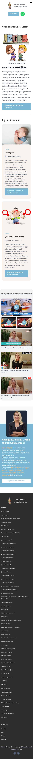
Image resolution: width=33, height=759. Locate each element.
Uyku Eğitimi (10, 152)
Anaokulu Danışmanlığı (6, 692)
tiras (20, 749)
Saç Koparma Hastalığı (7, 641)
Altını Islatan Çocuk (6, 522)
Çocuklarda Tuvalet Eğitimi (8, 663)
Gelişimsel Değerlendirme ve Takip (10, 703)
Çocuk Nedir (4, 680)
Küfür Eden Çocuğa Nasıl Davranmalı (10, 627)
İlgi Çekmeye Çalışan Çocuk (8, 613)
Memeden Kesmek (5, 634)
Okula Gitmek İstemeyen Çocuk (9, 638)
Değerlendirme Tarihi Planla (16, 481)
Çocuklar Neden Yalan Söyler (8, 554)
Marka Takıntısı (5, 631)
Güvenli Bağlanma (5, 606)
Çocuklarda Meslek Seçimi (7, 579)
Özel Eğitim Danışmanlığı (7, 713)
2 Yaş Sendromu (5, 512)
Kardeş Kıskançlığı (5, 624)
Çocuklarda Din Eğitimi (6, 561)
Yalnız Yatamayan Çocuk (7, 670)
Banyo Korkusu (5, 526)
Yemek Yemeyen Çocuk (6, 677)
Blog (2, 732)
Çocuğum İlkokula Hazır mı (7, 551)
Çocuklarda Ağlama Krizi (7, 558)
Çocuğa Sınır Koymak (6, 540)
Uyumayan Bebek (5, 666)
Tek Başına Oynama (6, 656)
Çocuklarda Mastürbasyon (7, 575)
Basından (3, 739)
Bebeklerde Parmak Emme (7, 529)
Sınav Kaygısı (4, 645)
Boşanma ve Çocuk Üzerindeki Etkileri (10, 533)
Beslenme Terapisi (5, 696)
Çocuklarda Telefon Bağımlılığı (8, 590)
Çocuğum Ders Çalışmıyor (7, 547)
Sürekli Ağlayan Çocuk (6, 652)
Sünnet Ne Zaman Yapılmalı (8, 649)
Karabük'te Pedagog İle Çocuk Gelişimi (11, 620)
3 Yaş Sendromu (5, 515)
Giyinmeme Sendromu (6, 602)
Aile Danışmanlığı (5, 689)
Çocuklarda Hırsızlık (6, 565)
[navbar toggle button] (30, 3)
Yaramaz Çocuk (5, 673)
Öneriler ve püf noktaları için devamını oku (14, 106)
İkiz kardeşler (4, 609)
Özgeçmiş (3, 729)
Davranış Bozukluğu (6, 699)
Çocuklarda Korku (5, 572)
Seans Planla (13, 14)
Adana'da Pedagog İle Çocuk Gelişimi (10, 519)
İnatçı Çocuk (4, 617)
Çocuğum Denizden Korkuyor (8, 543)
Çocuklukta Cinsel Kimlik (14, 236)
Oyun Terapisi (4, 710)
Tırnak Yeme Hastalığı (6, 659)
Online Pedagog (5, 706)
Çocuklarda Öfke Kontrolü (7, 583)
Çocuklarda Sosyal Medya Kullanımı (10, 586)
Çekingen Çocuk (5, 536)
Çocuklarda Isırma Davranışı (8, 568)
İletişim (3, 736)
